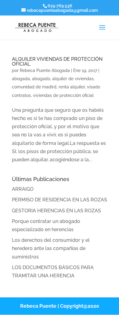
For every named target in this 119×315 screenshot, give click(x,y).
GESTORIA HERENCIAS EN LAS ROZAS (56, 211)
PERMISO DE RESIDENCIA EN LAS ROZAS (59, 200)
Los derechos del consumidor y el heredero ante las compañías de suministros (51, 248)
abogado (41, 78)
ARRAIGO (23, 189)
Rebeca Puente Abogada (45, 70)
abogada (21, 78)
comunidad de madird (34, 86)
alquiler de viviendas (73, 78)
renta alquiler (72, 86)
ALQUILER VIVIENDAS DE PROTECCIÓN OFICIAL (57, 61)
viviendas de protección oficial (63, 95)
